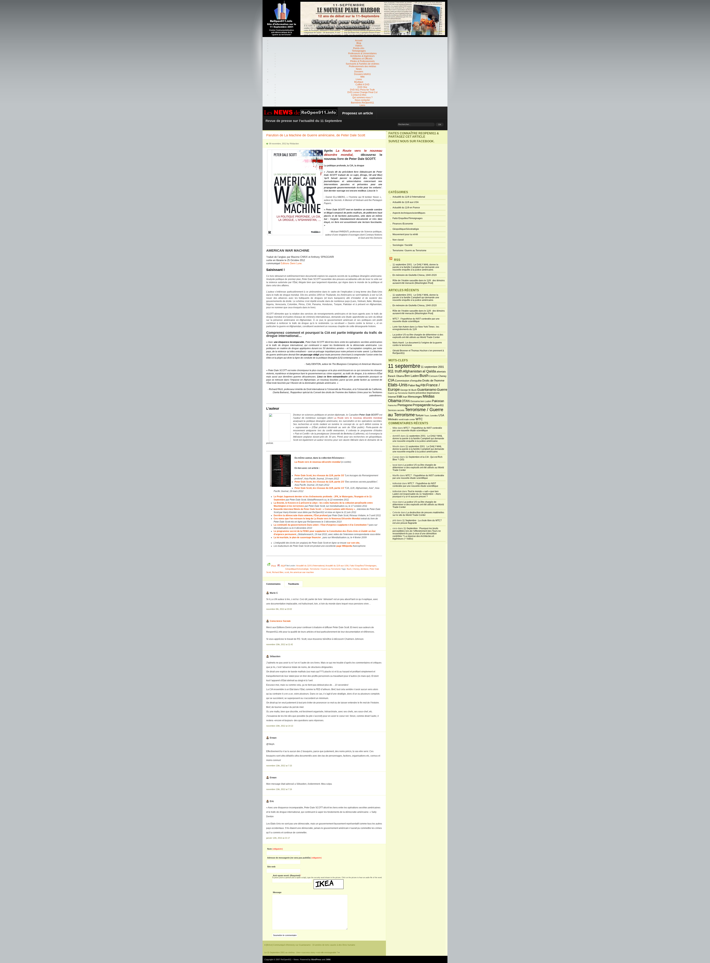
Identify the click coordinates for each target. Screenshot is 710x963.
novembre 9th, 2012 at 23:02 (279, 609)
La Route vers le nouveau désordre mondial (357, 418)
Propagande (422, 405)
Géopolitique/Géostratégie (297, 569)
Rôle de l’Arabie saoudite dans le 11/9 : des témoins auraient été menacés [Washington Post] (419, 281)
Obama (394, 401)
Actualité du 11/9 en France (406, 207)
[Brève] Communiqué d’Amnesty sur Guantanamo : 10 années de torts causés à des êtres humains (310, 945)
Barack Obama (396, 376)
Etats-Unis (398, 384)
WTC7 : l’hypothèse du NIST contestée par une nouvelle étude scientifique (416, 320)
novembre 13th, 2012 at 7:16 (279, 789)
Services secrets (396, 410)
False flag (414, 385)
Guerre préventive (417, 393)
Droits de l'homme (433, 380)
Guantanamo (426, 389)
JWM (328, 959)
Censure (433, 376)
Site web (271, 866)
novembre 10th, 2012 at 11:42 (279, 644)
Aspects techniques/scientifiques (409, 213)
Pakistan (438, 401)
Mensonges (415, 396)
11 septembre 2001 (432, 366)
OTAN (406, 401)
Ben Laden (412, 375)
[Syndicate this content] (390, 259)
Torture (419, 415)
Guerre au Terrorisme (398, 393)
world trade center (407, 419)
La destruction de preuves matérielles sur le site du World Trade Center (418, 513)
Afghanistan (412, 371)
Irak (399, 396)
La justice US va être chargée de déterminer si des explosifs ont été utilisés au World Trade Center (418, 336)
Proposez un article (357, 113)
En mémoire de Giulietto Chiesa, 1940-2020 (415, 275)
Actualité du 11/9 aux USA (337, 565)
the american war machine (302, 572)
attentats (441, 371)
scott (287, 572)
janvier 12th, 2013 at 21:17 (278, 838)
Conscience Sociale (280, 621)
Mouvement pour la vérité (405, 234)
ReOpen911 (437, 405)
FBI (423, 385)
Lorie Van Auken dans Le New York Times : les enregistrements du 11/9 (416, 328)
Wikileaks (393, 419)
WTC (419, 419)
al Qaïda (429, 371)
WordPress (316, 959)
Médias (429, 396)
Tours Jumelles (431, 415)
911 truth (395, 371)
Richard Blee (277, 572)
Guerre (442, 389)
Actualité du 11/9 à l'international (310, 565)
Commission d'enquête (408, 380)
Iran (405, 396)
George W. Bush (408, 390)
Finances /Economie (403, 223)
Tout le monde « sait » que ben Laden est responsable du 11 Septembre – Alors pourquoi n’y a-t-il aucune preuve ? (417, 494)
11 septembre (404, 366)
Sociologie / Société (403, 245)
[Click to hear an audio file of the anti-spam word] (328, 881)
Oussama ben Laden (420, 401)
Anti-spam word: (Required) (286, 875)
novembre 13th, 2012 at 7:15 (279, 765)
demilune (364, 569)
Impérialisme (433, 393)
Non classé (398, 239)
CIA (391, 380)
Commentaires (273, 584)
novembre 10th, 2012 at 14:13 (279, 726)
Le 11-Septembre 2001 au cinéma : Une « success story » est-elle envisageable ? (301, 952)
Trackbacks (293, 584)
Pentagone (405, 405)
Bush (349, 569)
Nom (275, 849)
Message (277, 892)
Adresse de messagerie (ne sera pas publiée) (294, 858)
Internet (392, 397)
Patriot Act (392, 405)
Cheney (356, 569)
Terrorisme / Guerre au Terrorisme (325, 569)
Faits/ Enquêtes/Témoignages (363, 565)
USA (441, 415)
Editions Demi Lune (291, 263)
